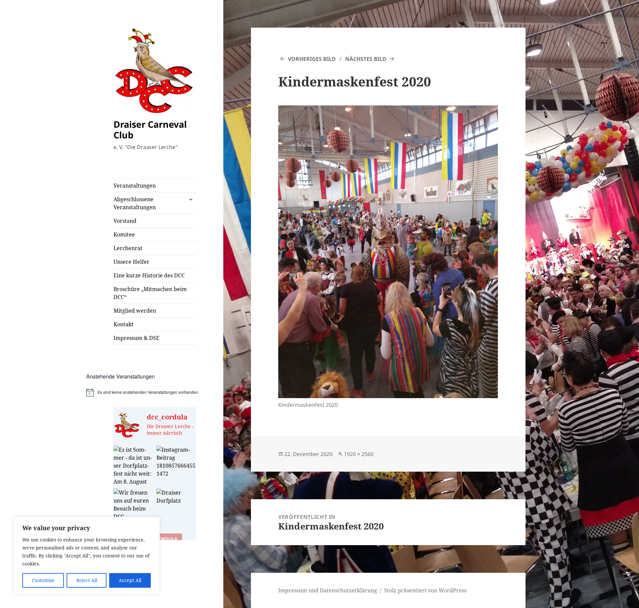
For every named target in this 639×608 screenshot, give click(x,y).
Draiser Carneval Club (150, 129)
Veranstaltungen (134, 185)
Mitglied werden (134, 310)
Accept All (130, 580)
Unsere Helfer (131, 261)
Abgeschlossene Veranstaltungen (134, 203)
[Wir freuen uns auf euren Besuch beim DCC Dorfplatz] (133, 508)
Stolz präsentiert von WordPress (425, 590)
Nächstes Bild (365, 59)
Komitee (124, 234)
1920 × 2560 (358, 454)
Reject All (86, 580)
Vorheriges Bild (312, 59)
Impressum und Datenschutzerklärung (327, 590)
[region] (86, 556)
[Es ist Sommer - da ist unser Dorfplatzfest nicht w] (133, 465)
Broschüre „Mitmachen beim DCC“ (150, 293)
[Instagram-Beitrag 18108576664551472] (176, 465)
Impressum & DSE (136, 338)
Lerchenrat (127, 248)
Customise (43, 580)
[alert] (155, 392)
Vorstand (124, 221)
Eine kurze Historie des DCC (149, 275)
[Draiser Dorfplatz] (176, 508)
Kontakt (123, 324)
